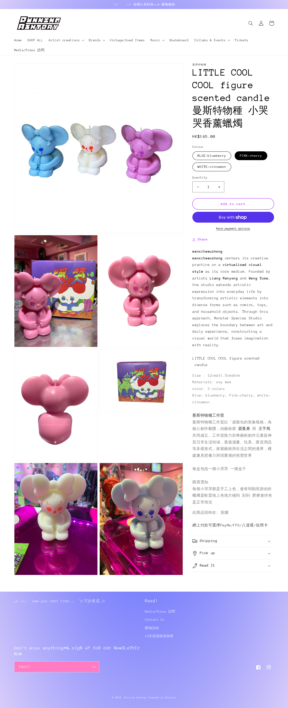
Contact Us (154, 619)
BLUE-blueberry (212, 156)
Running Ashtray (135, 697)
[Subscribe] (93, 666)
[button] (66, 40)
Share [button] (202, 239)
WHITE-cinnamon (212, 167)
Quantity (199, 177)
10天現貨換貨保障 (159, 636)
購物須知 (152, 628)
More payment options (233, 228)
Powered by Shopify (162, 697)
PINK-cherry (251, 156)
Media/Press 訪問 (160, 611)
